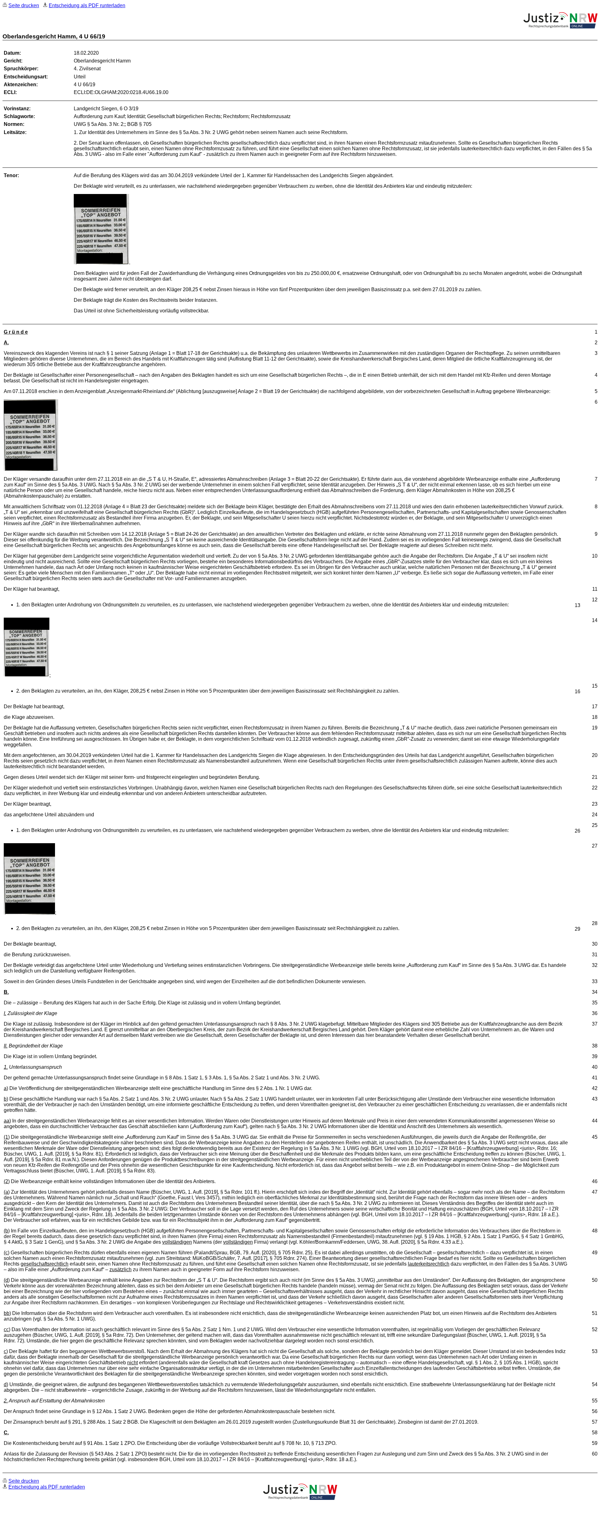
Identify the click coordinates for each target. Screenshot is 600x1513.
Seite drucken (23, 5)
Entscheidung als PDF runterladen (87, 5)
